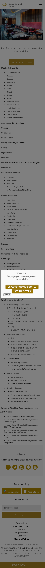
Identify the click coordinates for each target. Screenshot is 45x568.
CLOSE (7, 295)
